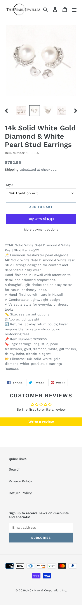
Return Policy (20, 493)
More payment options (41, 229)
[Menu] (74, 9)
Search (15, 469)
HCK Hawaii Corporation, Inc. (47, 590)
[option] (21, 110)
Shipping (11, 170)
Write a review (41, 422)
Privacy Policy (20, 481)
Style (9, 184)
